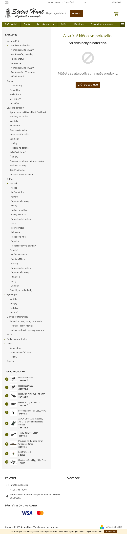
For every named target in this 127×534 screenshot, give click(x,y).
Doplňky (15, 241)
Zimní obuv (15, 348)
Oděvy (10, 179)
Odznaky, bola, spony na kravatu (26, 321)
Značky (10, 361)
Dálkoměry (15, 99)
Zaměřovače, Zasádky (22, 54)
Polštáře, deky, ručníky (21, 326)
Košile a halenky (19, 254)
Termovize (15, 63)
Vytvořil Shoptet (114, 527)
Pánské (13, 183)
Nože (9, 334)
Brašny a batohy (18, 165)
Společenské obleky (21, 219)
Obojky (13, 303)
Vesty (14, 223)
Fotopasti (15, 125)
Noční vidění (13, 41)
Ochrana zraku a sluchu (21, 174)
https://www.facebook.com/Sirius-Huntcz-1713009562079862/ (35, 496)
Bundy (14, 205)
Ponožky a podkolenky (21, 290)
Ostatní (13, 312)
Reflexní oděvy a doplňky (23, 245)
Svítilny (13, 143)
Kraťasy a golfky (19, 210)
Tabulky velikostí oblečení (60, 2)
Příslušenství (17, 59)
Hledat (76, 13)
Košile (14, 188)
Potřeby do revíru (19, 116)
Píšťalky (14, 308)
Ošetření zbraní (17, 152)
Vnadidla (14, 121)
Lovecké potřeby (15, 108)
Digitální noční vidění (20, 45)
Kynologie (12, 294)
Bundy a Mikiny (18, 259)
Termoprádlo (17, 228)
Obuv (9, 343)
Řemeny (14, 157)
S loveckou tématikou (17, 317)
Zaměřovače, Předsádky (23, 72)
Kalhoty (14, 197)
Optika (10, 81)
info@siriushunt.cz (19, 485)
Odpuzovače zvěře (19, 134)
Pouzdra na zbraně (19, 148)
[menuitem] (11, 24)
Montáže (14, 103)
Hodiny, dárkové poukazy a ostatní (27, 330)
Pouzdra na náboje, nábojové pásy (27, 161)
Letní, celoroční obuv (20, 352)
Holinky (13, 357)
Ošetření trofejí (17, 170)
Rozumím (110, 531)
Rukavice (15, 232)
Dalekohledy (16, 85)
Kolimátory (15, 94)
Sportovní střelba (18, 130)
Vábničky (14, 139)
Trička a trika (17, 192)
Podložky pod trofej (17, 339)
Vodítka (14, 299)
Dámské (14, 250)
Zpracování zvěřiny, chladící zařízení (28, 112)
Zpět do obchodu (88, 84)
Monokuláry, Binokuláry (22, 50)
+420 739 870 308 (18, 490)
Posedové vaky (18, 237)
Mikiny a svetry (18, 214)
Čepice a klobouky (20, 201)
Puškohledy (16, 90)
